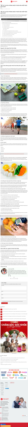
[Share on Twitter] (13, 278)
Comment (2, 285)
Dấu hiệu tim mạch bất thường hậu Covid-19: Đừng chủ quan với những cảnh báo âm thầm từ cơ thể (14, 362)
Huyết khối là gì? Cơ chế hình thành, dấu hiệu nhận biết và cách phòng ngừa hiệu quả (13, 357)
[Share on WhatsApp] (10, 278)
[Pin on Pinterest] (16, 278)
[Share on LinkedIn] (17, 278)
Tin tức (1, 4)
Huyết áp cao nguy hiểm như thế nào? (6, 364)
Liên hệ (7, 385)
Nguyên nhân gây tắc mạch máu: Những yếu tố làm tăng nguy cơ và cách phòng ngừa (15, 313)
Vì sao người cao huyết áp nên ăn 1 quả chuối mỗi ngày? (8, 360)
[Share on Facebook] (12, 278)
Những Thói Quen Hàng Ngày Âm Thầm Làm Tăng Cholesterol (9, 359)
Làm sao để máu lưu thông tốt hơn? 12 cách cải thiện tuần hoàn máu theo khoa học (14, 311)
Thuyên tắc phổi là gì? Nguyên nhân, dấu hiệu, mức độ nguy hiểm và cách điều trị (14, 316)
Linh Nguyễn (11, 269)
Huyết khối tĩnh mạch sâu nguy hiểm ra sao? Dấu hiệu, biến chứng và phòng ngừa (14, 318)
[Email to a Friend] (14, 278)
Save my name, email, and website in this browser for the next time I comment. (12, 301)
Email (2, 294)
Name (2, 291)
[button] (1, 1)
